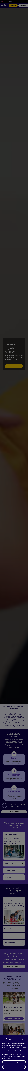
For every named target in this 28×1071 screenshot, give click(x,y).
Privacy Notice (6, 1058)
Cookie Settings (14, 1062)
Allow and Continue (14, 1067)
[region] (14, 1053)
